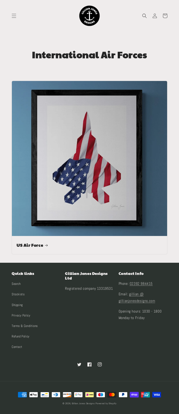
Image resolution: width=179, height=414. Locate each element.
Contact (17, 347)
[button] (14, 16)
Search (16, 284)
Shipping (17, 305)
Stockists (18, 294)
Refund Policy (21, 336)
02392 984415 (141, 283)
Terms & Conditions (25, 326)
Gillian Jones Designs (83, 403)
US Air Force (30, 245)
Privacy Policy (21, 315)
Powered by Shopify (106, 403)
